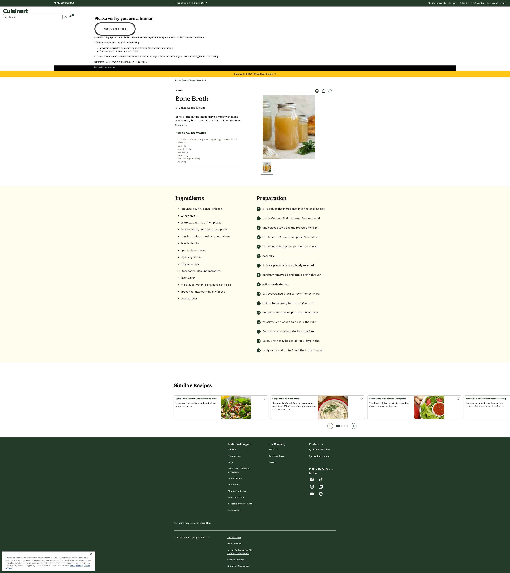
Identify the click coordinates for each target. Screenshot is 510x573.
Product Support (322, 456)
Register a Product (496, 3)
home (177, 80)
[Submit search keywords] (6, 17)
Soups (192, 80)
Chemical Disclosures (238, 566)
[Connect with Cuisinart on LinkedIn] (321, 486)
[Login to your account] (65, 16)
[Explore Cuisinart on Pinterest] (321, 493)
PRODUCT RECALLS (64, 3)
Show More (181, 125)
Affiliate (232, 449)
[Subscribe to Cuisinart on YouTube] (312, 493)
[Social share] (324, 90)
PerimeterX (107, 67)
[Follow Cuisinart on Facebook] (312, 479)
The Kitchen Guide (437, 3)
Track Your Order (236, 497)
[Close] (91, 554)
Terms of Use (234, 537)
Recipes (452, 3)
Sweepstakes (234, 510)
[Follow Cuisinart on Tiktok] (321, 479)
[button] (330, 426)
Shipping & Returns (238, 491)
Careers (273, 462)
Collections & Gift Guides (472, 3)
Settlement (233, 484)
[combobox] (33, 17)
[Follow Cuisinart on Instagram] (312, 486)
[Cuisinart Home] (15, 11)
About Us (273, 449)
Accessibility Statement (240, 503)
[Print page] (317, 90)
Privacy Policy (234, 543)
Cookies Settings (235, 559)
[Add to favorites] (330, 91)
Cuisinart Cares (276, 456)
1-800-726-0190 (321, 449)
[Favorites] (265, 399)
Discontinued (234, 456)
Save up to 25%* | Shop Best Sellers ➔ (255, 74)
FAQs (230, 462)
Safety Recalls (235, 478)
